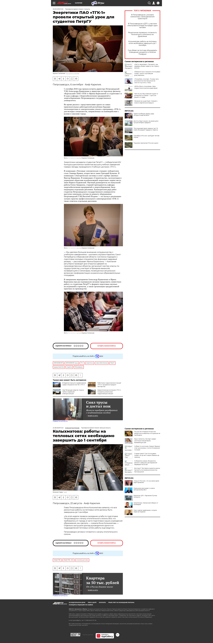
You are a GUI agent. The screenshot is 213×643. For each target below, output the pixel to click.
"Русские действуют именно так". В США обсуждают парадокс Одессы (146, 129)
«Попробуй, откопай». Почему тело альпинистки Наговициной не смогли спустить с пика (146, 80)
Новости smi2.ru (60, 421)
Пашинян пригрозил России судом (146, 143)
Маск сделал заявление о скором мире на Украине (145, 511)
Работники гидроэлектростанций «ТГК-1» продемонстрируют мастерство (109, 384)
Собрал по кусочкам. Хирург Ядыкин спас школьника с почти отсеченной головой (147, 448)
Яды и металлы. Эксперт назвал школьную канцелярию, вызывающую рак (145, 440)
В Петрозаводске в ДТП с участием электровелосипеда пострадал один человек (142, 25)
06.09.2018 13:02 (58, 9)
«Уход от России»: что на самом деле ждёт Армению (146, 481)
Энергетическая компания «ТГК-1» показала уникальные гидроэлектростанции (109, 391)
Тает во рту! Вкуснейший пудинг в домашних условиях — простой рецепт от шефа (146, 95)
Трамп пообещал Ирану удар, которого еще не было (144, 114)
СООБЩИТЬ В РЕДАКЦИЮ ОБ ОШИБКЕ (81, 605)
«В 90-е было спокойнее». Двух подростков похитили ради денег (146, 87)
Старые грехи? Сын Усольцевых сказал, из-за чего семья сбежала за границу (146, 455)
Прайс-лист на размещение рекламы (121, 602)
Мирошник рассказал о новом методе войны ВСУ (144, 489)
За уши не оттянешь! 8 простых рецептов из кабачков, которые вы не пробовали (147, 433)
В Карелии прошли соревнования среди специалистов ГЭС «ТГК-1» (74, 384)
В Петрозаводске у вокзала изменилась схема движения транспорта (142, 17)
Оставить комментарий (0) (106, 346)
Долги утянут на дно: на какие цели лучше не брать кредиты (146, 121)
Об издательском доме (77, 602)
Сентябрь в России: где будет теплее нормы (146, 136)
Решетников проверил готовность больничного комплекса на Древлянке (142, 34)
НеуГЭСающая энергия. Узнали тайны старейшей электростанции (73, 391)
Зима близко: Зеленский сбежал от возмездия (146, 503)
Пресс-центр (92, 602)
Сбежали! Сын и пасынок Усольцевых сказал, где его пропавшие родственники (147, 73)
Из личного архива (72, 73)
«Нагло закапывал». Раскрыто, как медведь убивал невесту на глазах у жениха (146, 66)
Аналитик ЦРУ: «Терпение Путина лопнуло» (145, 496)
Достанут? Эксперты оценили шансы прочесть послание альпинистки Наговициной (147, 470)
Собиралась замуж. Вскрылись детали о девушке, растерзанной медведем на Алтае (145, 462)
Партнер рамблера (88, 634)
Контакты (102, 602)
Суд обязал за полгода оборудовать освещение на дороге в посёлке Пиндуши (142, 52)
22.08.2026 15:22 (58, 428)
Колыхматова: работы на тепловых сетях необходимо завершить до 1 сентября (142, 43)
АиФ (65, 492)
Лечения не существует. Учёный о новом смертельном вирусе (145, 102)
